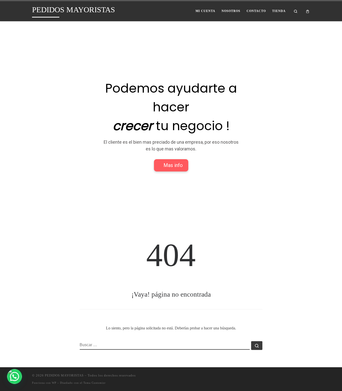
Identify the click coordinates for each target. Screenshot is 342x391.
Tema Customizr (94, 382)
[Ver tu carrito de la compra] (308, 11)
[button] (14, 376)
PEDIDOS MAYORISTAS (64, 375)
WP (54, 382)
